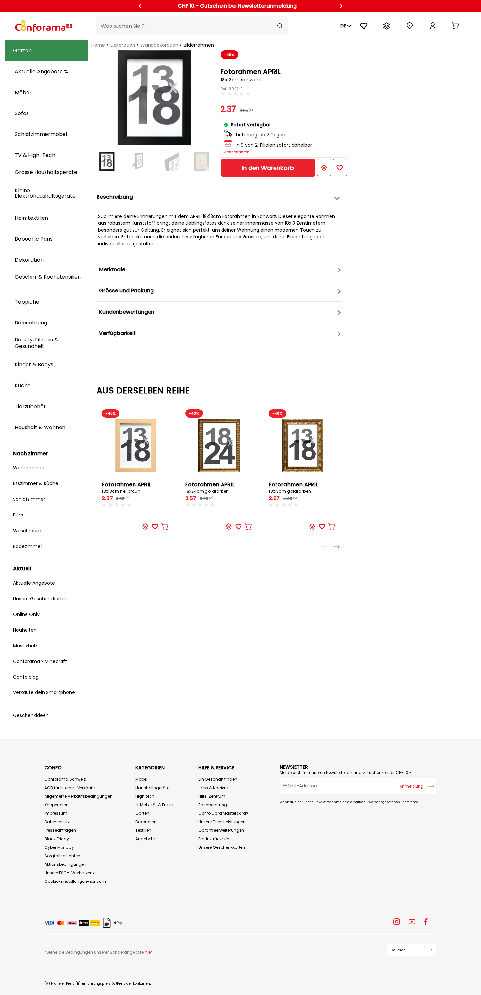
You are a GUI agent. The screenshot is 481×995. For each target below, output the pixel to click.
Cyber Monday (59, 847)
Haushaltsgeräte (152, 788)
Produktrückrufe (213, 839)
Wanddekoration (159, 45)
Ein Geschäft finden (217, 779)
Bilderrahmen (199, 45)
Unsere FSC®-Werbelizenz (70, 873)
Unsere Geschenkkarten (221, 847)
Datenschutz (57, 822)
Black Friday (57, 839)
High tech (144, 796)
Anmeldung (411, 786)
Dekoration (122, 45)
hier (148, 952)
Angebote (145, 839)
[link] (432, 26)
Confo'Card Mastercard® (223, 813)
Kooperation (57, 805)
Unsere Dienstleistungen (222, 822)
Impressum (56, 813)
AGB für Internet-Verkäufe (70, 788)
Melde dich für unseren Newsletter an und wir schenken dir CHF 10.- (346, 772)
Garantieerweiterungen (221, 830)
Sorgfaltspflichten (62, 856)
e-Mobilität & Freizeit (155, 805)
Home (98, 45)
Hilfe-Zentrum (211, 796)
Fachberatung (212, 805)
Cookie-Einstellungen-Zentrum (75, 881)
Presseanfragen (60, 830)
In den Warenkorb (268, 168)
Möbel (141, 779)
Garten (142, 813)
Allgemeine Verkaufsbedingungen (79, 796)
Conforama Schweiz (65, 779)
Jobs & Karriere (213, 788)
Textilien (143, 830)
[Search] (280, 25)
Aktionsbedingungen (65, 864)
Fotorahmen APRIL (126, 487)
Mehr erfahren (236, 152)
